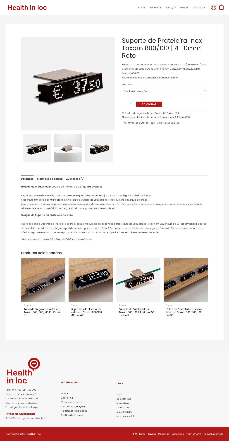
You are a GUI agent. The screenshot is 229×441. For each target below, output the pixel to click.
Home (64, 393)
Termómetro (193, 434)
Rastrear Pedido (126, 416)
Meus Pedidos (125, 412)
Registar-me (124, 398)
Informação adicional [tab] (49, 178)
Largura (127, 84)
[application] (186, 7)
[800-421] (67, 83)
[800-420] (99, 148)
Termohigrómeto (214, 434)
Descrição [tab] (27, 178)
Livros (142, 434)
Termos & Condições (73, 406)
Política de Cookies (72, 415)
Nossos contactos (71, 402)
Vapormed (178, 434)
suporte (155, 117)
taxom (163, 117)
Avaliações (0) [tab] (75, 178)
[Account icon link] (213, 7)
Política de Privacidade (74, 410)
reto (147, 117)
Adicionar (149, 104)
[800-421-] (68, 148)
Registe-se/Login (145, 122)
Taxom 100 (160, 113)
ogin (119, 394)
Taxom (150, 113)
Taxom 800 (173, 113)
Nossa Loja (123, 403)
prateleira (139, 117)
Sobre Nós (67, 397)
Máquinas (163, 434)
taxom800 (184, 117)
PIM (135, 434)
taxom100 (173, 117)
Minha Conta (124, 407)
